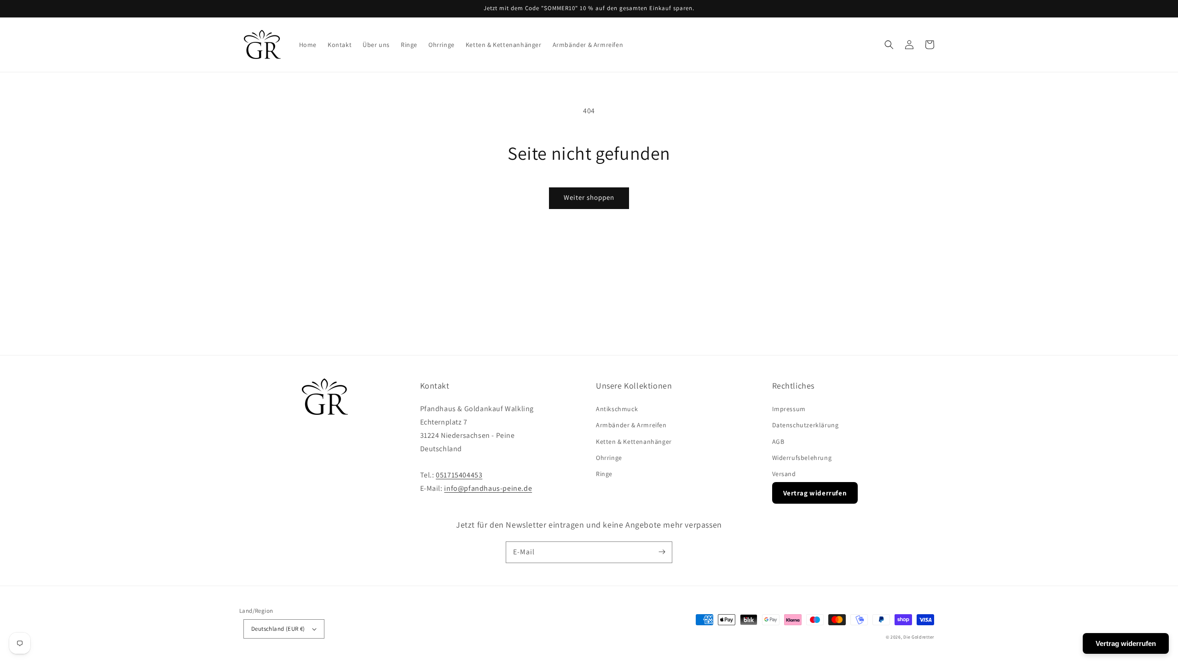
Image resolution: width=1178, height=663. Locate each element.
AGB (778, 441)
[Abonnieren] (662, 552)
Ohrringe (609, 458)
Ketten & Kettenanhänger (634, 441)
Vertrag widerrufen (815, 493)
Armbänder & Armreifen (631, 425)
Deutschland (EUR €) (278, 629)
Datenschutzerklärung (805, 425)
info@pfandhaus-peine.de (488, 488)
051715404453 (459, 475)
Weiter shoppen (589, 197)
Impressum (789, 409)
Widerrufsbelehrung (802, 458)
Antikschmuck (617, 409)
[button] (889, 45)
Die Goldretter (918, 637)
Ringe (604, 474)
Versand (784, 474)
